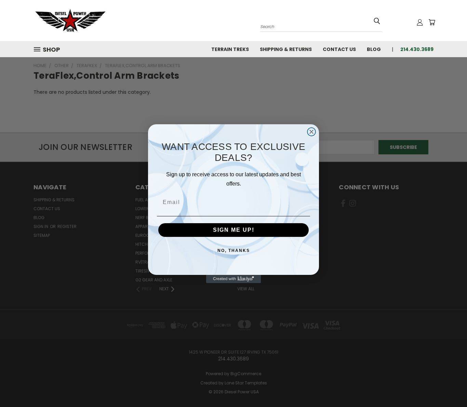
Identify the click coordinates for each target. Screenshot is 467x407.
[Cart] (431, 22)
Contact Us (339, 49)
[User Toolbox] (419, 22)
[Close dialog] (311, 132)
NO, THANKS (233, 250)
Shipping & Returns (286, 49)
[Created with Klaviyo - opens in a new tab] (233, 279)
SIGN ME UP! (233, 230)
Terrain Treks (230, 49)
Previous (449, 385)
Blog (374, 49)
